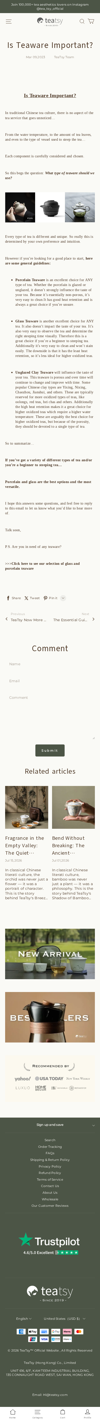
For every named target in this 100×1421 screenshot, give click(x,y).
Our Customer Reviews (50, 1206)
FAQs (50, 1153)
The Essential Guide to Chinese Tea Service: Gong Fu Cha (71, 620)
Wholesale (50, 1199)
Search (50, 1140)
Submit (50, 750)
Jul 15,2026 (13, 860)
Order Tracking (50, 1147)
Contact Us (50, 1186)
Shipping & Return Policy (50, 1160)
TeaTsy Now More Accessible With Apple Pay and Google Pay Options (29, 620)
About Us (50, 1192)
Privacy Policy (50, 1166)
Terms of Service (50, 1179)
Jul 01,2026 (60, 860)
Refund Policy (50, 1173)
